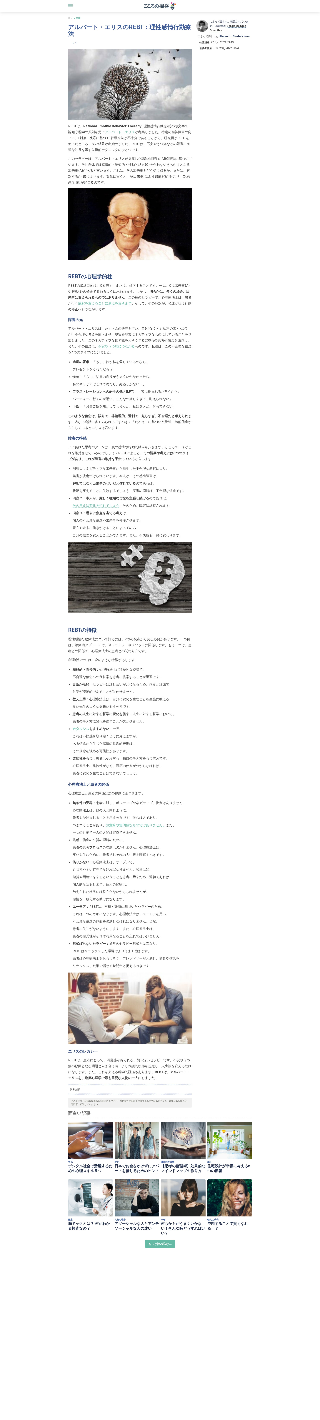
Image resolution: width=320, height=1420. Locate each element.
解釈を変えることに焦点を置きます (104, 303)
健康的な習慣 (167, 1162)
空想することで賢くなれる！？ (227, 1226)
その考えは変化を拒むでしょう (96, 505)
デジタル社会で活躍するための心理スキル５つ (90, 1168)
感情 (78, 18)
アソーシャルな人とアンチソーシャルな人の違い (137, 1226)
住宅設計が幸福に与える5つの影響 (228, 1168)
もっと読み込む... (160, 1244)
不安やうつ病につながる (116, 346)
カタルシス (81, 729)
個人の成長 (213, 1219)
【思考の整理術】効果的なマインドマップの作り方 (183, 1168)
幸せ (70, 18)
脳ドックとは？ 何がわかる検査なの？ (89, 1226)
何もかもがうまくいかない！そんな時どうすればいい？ (183, 1228)
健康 (70, 1219)
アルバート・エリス (120, 132)
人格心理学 (120, 1219)
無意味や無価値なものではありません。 (136, 825)
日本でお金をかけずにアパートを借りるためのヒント (137, 1168)
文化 (70, 1162)
